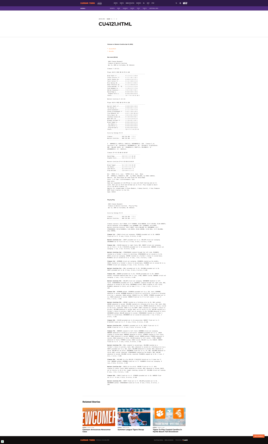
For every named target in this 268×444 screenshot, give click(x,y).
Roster (132, 8)
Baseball (84, 427)
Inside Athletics (130, 3)
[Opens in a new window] (185, 3)
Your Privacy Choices (158, 440)
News (118, 8)
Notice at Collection (169, 440)
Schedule (180, 3)
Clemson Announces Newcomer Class (96, 431)
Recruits (138, 3)
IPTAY (153, 3)
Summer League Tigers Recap (131, 430)
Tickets (122, 3)
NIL (144, 3)
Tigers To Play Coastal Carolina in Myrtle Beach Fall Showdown (167, 431)
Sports (115, 3)
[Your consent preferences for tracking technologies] (2, 441)
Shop (148, 3)
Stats (138, 8)
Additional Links (153, 8)
